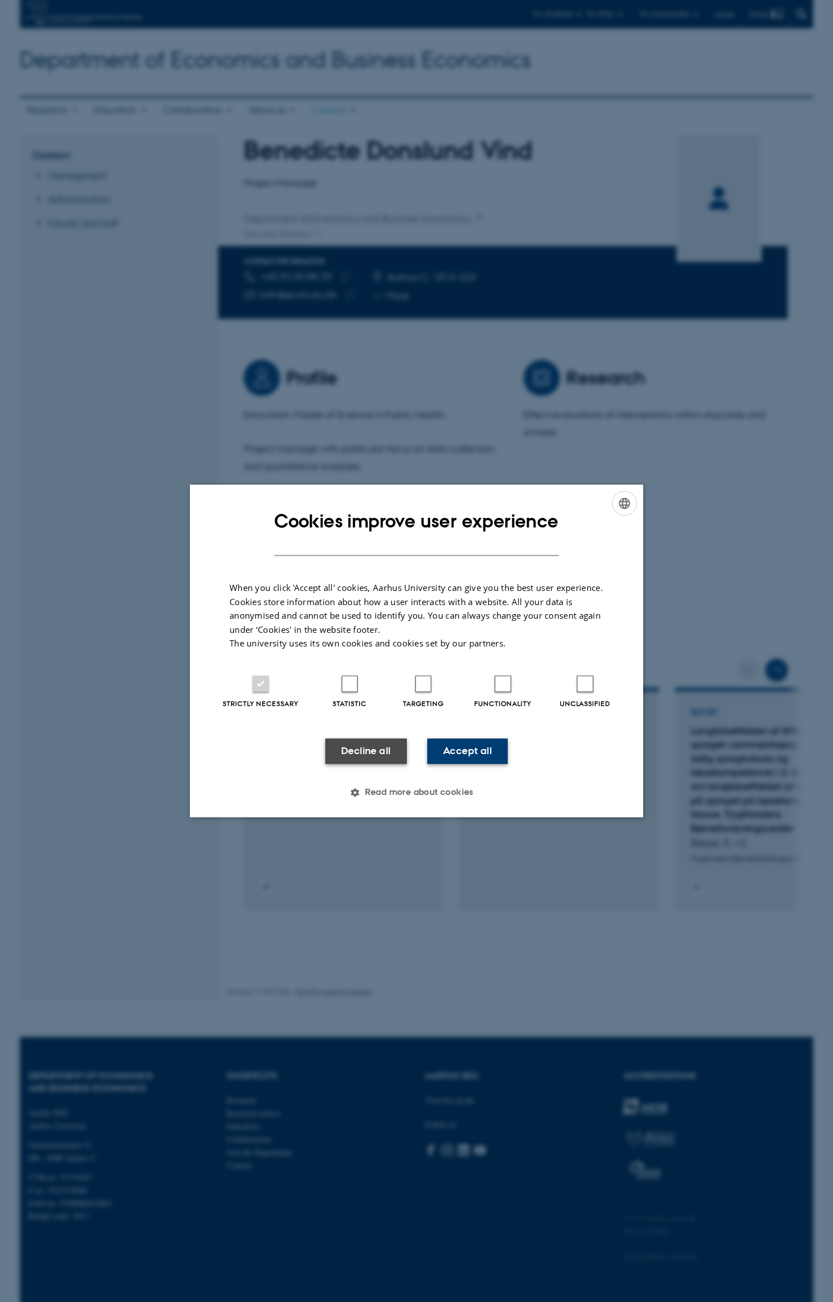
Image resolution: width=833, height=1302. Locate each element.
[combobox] (624, 503)
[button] (416, 792)
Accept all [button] (467, 750)
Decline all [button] (365, 750)
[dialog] (416, 650)
